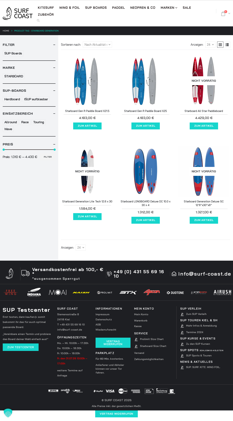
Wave (8, 129)
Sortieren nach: (71, 44)
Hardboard (12, 99)
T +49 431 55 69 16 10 (71, 324)
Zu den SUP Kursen (198, 343)
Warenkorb (140, 320)
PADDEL (118, 7)
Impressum (102, 314)
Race (25, 122)
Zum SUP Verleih (196, 314)
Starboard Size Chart (153, 346)
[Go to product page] (87, 80)
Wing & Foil (69, 7)
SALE (187, 7)
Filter (48, 156)
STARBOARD (13, 76)
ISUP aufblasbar (36, 99)
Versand (139, 353)
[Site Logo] (18, 13)
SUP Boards (13, 53)
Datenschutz (104, 319)
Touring (38, 122)
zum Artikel (87, 125)
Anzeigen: (197, 44)
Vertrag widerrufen (116, 413)
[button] (38, 20)
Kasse (138, 326)
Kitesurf (46, 7)
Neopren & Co (142, 7)
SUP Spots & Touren (199, 355)
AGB (98, 324)
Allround (10, 122)
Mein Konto (141, 314)
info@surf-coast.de (69, 329)
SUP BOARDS (96, 7)
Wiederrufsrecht (106, 329)
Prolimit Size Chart (152, 339)
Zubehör (46, 14)
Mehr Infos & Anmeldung (201, 325)
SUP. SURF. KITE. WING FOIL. (203, 367)
